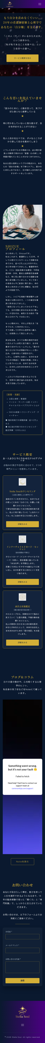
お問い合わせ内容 (13, 959)
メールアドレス (12, 945)
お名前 (9, 932)
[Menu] (39, 4)
